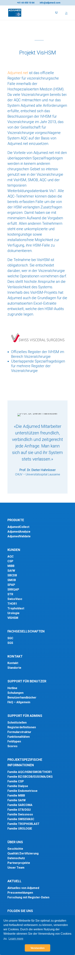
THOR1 (12, 603)
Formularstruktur (19, 732)
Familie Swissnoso (20, 814)
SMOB (11, 580)
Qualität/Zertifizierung (23, 853)
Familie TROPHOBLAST (23, 824)
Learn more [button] (16, 938)
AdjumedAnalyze (18, 531)
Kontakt (12, 663)
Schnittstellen (17, 722)
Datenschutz (16, 858)
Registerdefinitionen (21, 727)
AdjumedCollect (18, 527)
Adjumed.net (17, 73)
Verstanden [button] (38, 947)
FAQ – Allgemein (18, 702)
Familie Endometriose (22, 791)
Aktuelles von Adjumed (23, 888)
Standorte (14, 667)
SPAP (11, 585)
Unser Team (15, 867)
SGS (10, 643)
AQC (10, 556)
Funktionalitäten (18, 736)
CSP (10, 561)
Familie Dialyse (17, 786)
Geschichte (15, 848)
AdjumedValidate (19, 536)
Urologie (13, 613)
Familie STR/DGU (19, 809)
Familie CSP (15, 781)
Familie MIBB (16, 795)
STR (10, 594)
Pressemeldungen (20, 892)
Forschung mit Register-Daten (28, 897)
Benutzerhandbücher (21, 697)
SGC (10, 638)
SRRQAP (13, 589)
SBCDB (12, 575)
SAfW (11, 570)
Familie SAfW (16, 800)
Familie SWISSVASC (20, 819)
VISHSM (12, 618)
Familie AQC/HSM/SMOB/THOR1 (29, 772)
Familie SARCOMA (19, 805)
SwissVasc (14, 599)
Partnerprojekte (18, 863)
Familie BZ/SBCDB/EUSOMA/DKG (30, 776)
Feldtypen (14, 741)
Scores (12, 746)
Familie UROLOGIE (19, 828)
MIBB (10, 566)
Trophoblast (15, 608)
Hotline (12, 688)
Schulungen (15, 693)
